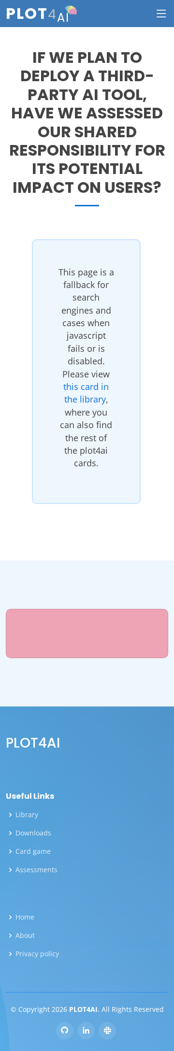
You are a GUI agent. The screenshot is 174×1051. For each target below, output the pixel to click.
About (25, 935)
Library (26, 814)
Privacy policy (37, 953)
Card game (33, 851)
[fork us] (64, 1030)
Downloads (33, 833)
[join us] (107, 1030)
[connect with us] (86, 1030)
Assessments (36, 869)
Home (24, 917)
